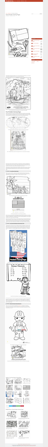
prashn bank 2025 (33, 445)
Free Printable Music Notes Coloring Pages (24, 437)
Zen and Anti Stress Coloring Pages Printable (24, 418)
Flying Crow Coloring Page (36, 51)
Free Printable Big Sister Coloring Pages (11, 418)
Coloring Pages (8, 438)
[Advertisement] (24, 7)
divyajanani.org (9, 1)
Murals (37, 61)
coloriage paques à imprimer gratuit (27, 445)
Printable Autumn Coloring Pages (10, 437)
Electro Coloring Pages (35, 43)
